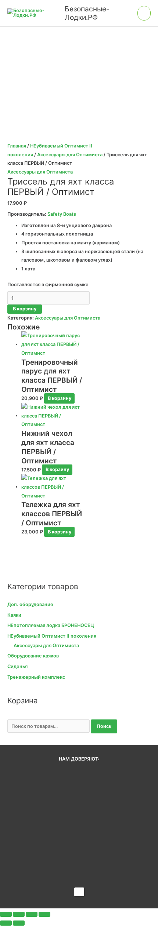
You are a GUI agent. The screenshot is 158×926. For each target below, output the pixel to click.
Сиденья (17, 666)
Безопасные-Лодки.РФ (87, 13)
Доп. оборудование (30, 604)
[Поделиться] (31, 914)
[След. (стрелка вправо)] (19, 923)
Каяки (14, 615)
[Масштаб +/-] (6, 914)
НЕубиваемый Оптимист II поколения (51, 636)
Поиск (104, 726)
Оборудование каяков (33, 656)
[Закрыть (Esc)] (44, 914)
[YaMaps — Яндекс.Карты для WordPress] (79, 891)
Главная (16, 146)
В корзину (24, 308)
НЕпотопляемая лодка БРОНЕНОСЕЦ (50, 625)
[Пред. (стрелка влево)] (6, 923)
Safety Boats (61, 214)
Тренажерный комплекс (36, 677)
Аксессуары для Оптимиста (70, 154)
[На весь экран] (19, 914)
